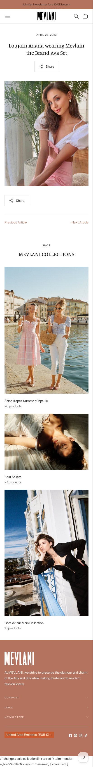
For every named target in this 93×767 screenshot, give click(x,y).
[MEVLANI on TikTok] (86, 736)
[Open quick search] (76, 16)
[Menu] (8, 16)
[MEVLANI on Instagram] (80, 736)
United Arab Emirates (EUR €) (27, 735)
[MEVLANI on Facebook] (70, 736)
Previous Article (16, 222)
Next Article (80, 222)
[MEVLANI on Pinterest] (75, 736)
